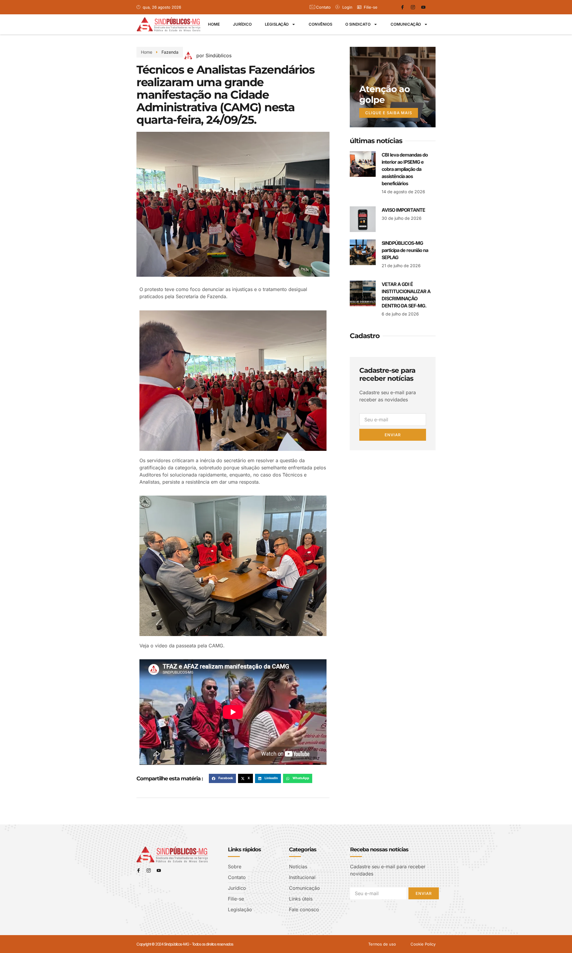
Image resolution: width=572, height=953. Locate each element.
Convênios (320, 24)
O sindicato (358, 24)
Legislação (277, 24)
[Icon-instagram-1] (413, 7)
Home (214, 24)
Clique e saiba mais (388, 112)
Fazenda (169, 52)
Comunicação (406, 24)
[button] (222, 778)
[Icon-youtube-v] (423, 7)
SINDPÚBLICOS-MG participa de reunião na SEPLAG (405, 250)
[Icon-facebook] (402, 7)
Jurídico (242, 24)
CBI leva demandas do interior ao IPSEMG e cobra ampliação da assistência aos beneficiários (405, 169)
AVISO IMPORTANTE (403, 210)
